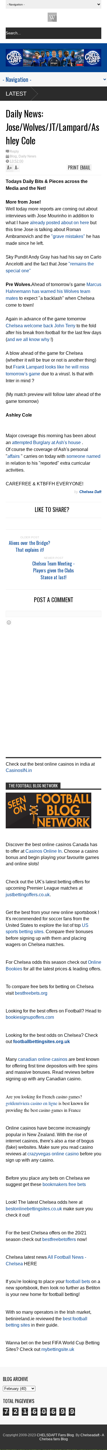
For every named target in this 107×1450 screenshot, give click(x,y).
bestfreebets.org (31, 993)
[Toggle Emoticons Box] (9, 622)
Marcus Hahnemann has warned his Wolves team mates (53, 291)
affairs (13, 456)
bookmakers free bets (64, 1184)
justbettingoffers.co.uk (28, 894)
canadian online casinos (42, 1059)
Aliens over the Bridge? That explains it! (29, 546)
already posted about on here (59, 222)
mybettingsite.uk (57, 1349)
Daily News (27, 156)
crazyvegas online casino (53, 1153)
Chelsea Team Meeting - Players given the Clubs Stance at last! (53, 570)
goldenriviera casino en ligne (31, 1103)
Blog (13, 156)
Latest (16, 93)
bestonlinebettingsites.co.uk (34, 1208)
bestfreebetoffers (59, 1239)
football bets (78, 1281)
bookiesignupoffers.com (30, 1017)
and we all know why (28, 339)
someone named (83, 456)
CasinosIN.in (19, 770)
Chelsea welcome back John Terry (40, 325)
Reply (14, 151)
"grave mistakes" (68, 236)
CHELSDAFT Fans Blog (55, 1435)
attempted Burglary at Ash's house (46, 442)
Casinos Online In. (44, 851)
